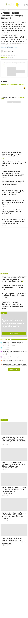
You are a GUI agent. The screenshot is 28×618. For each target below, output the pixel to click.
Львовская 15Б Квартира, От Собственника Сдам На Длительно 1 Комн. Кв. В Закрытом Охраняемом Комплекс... (13, 465)
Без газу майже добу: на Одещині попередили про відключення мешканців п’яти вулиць (13, 183)
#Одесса (2, 47)
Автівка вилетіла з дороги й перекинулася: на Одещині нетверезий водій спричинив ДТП (13, 173)
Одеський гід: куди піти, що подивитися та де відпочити (13, 323)
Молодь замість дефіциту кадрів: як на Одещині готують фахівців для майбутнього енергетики (13, 221)
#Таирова (15, 47)
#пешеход (10, 47)
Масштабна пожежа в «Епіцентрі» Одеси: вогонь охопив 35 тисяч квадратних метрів (12, 305)
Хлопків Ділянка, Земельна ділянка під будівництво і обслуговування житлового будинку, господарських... (14, 490)
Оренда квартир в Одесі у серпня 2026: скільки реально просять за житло (14, 296)
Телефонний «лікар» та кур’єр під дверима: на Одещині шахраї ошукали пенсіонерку (13, 192)
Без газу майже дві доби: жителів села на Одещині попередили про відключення (13, 202)
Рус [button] (26, 4)
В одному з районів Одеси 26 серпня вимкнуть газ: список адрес (12, 287)
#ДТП (6, 47)
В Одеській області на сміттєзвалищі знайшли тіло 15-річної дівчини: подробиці (14, 163)
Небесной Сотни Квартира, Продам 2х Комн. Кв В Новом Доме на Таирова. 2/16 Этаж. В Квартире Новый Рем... (13, 515)
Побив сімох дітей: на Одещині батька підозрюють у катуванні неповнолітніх (12, 211)
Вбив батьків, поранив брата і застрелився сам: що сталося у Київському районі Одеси (12, 154)
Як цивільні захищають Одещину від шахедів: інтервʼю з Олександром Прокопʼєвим (14, 279)
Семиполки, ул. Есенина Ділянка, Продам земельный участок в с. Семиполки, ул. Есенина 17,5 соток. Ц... (14, 439)
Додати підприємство (14, 369)
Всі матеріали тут (14, 333)
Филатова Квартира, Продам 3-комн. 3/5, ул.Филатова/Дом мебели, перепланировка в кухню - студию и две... (13, 541)
